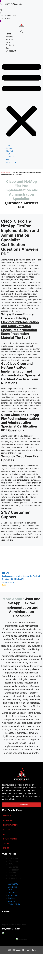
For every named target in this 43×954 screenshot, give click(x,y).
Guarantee (13, 867)
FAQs (8, 42)
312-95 (6, 848)
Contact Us (11, 45)
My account (11, 51)
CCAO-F (6, 830)
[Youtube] (18, 917)
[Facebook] (5, 917)
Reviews (9, 39)
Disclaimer (13, 861)
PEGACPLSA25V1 (10, 825)
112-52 (6, 843)
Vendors (9, 37)
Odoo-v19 (7, 816)
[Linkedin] (25, 917)
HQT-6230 (7, 820)
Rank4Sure (31, 950)
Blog (7, 48)
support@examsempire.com (14, 924)
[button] (21, 99)
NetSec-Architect (10, 839)
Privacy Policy (15, 878)
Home (8, 34)
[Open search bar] (21, 31)
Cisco (8, 172)
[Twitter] (11, 917)
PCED (5, 834)
